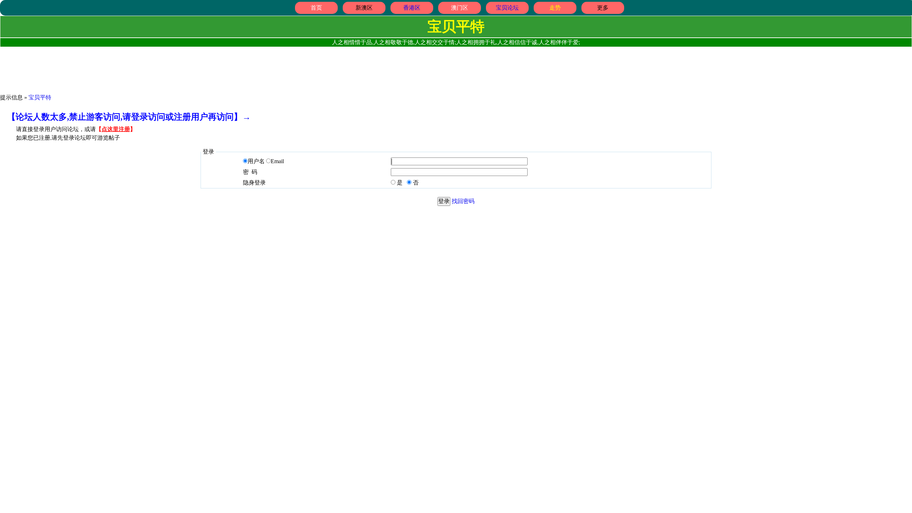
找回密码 (463, 201)
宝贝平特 (39, 97)
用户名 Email (266, 161)
